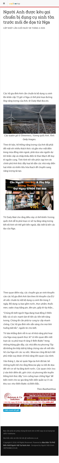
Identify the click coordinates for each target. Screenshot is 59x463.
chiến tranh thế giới (11, 410)
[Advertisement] (29, 62)
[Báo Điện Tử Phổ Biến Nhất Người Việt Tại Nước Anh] (14, 3)
